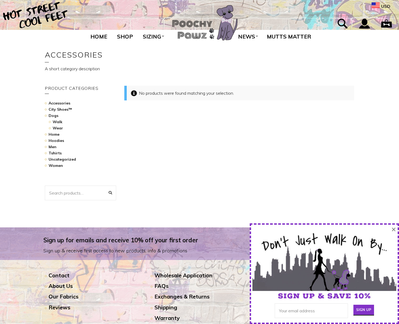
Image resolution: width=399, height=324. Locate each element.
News (246, 36)
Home (98, 36)
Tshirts (55, 153)
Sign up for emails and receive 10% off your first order (120, 240)
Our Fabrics (63, 296)
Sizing (152, 36)
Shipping (165, 307)
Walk (57, 121)
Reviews (59, 307)
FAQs (161, 285)
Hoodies (56, 140)
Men (52, 146)
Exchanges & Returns (182, 296)
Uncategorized (62, 159)
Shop (125, 36)
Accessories (59, 103)
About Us (61, 285)
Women (56, 165)
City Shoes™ (60, 109)
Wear (58, 128)
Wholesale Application (183, 275)
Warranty (167, 318)
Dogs (53, 115)
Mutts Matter (289, 36)
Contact (59, 275)
